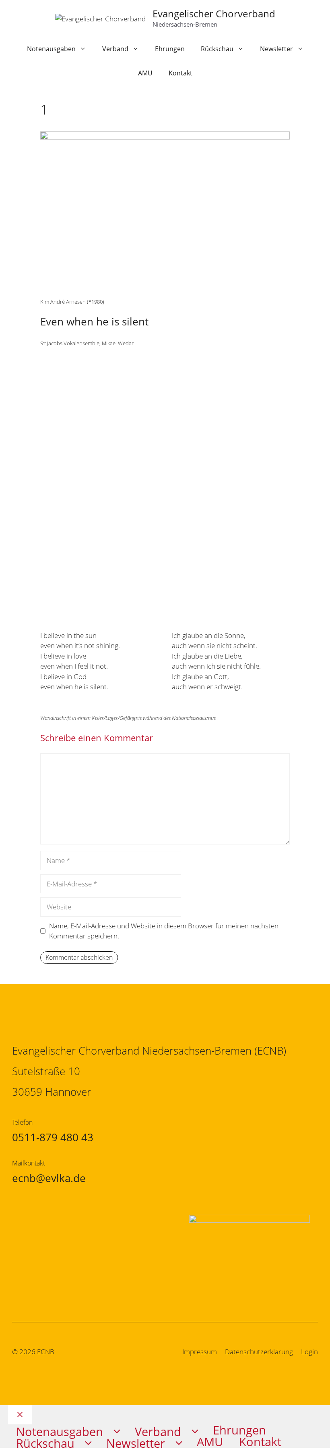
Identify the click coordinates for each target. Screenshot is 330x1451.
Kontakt (180, 73)
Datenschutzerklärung (259, 1351)
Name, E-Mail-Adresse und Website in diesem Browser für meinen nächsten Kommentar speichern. (163, 931)
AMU (145, 73)
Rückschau (217, 48)
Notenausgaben (51, 48)
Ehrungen (170, 48)
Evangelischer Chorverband (214, 13)
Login (309, 1351)
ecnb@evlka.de (49, 1178)
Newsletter (276, 48)
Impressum (199, 1351)
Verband (115, 48)
